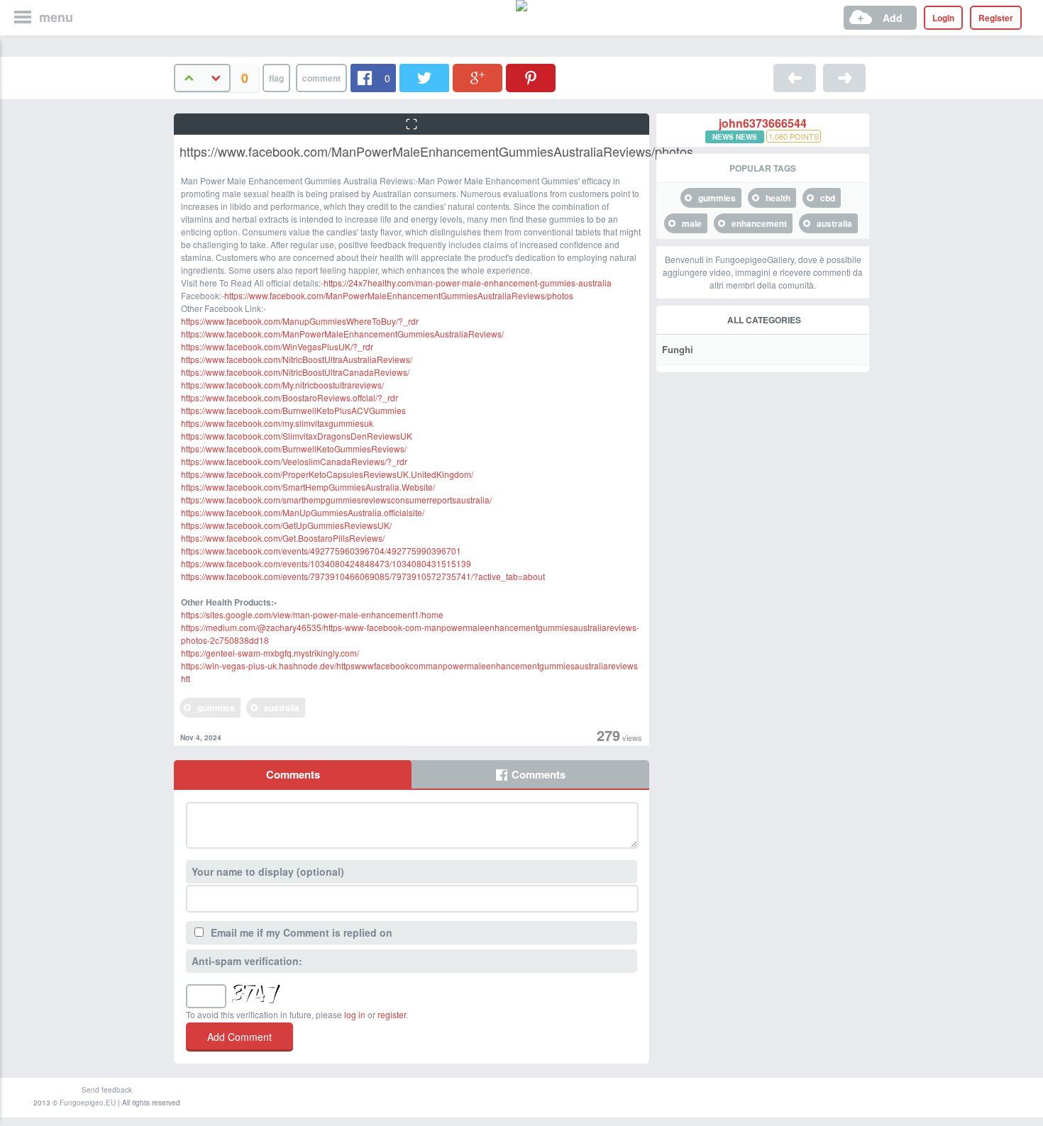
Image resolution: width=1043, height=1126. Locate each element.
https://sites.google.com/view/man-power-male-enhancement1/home (312, 614)
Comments (293, 774)
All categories (764, 319)
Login (943, 17)
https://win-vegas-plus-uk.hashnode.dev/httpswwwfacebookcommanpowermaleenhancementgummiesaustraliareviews (409, 665)
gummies (216, 707)
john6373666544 (763, 123)
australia (281, 707)
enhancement (759, 223)
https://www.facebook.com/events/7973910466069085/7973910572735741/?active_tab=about (363, 576)
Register (995, 17)
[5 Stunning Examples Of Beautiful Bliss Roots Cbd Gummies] (844, 78)
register (391, 1014)
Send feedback (107, 1090)
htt (185, 678)
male (692, 223)
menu (56, 17)
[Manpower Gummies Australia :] (794, 78)
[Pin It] (531, 78)
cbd (827, 197)
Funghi (677, 349)
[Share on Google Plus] (477, 78)
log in (354, 1014)
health (778, 197)
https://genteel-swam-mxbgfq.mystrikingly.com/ (270, 653)
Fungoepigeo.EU (88, 1103)
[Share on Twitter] (424, 78)
